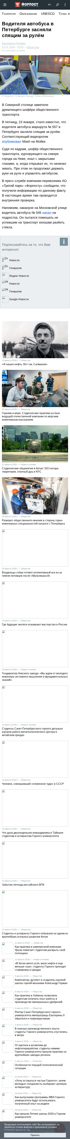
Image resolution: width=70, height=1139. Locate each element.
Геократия (9, 13)
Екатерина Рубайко (14, 43)
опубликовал (11, 141)
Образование (28, 13)
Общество (33, 47)
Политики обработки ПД (17, 1129)
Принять (35, 1135)
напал (47, 212)
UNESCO (48, 13)
